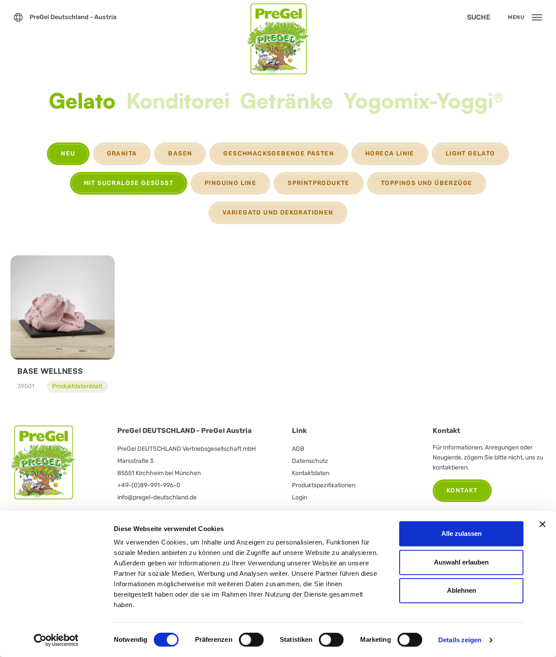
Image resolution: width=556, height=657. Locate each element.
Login (299, 497)
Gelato (82, 102)
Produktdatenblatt (77, 386)
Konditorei (177, 102)
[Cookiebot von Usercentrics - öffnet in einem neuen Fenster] (56, 640)
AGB (298, 448)
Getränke (286, 102)
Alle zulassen (461, 533)
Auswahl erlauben (461, 562)
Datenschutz (310, 461)
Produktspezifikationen (323, 485)
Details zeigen (459, 640)
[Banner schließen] (542, 524)
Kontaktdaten (310, 473)
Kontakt (462, 490)
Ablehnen (461, 590)
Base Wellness (50, 371)
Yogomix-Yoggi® (424, 102)
